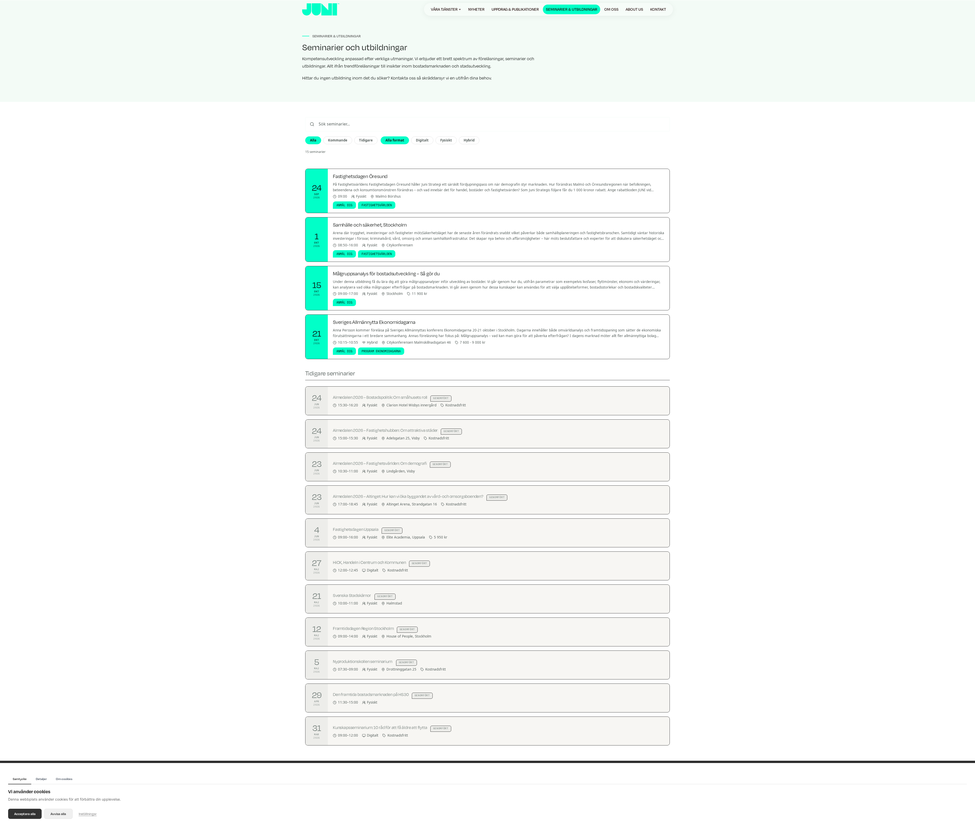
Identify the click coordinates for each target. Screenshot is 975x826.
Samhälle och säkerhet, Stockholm (370, 225)
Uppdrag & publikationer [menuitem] (515, 9)
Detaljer (41, 779)
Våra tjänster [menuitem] (444, 9)
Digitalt (422, 140)
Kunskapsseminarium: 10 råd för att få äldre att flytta (380, 727)
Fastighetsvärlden (377, 205)
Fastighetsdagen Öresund (360, 176)
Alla (313, 140)
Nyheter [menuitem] (476, 9)
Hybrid (469, 140)
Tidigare (366, 140)
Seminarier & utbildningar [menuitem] (571, 9)
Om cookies (64, 779)
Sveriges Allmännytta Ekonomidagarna (374, 322)
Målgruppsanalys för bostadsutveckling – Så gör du (386, 273)
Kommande (337, 140)
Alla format (394, 140)
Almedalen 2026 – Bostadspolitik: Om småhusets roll (380, 397)
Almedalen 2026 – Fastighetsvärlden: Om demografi (380, 463)
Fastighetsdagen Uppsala (356, 529)
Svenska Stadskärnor (352, 595)
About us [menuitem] (634, 9)
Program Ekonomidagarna (381, 351)
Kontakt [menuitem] (658, 9)
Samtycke (20, 779)
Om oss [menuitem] (611, 9)
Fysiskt (446, 140)
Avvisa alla (58, 814)
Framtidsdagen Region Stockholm (363, 628)
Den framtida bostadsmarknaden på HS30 (371, 694)
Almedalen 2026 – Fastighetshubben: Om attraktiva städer (385, 430)
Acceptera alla (25, 814)
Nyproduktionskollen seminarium (363, 661)
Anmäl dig (344, 205)
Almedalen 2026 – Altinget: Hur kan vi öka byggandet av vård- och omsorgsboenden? (408, 496)
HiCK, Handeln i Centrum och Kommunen (369, 562)
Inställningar (88, 814)
